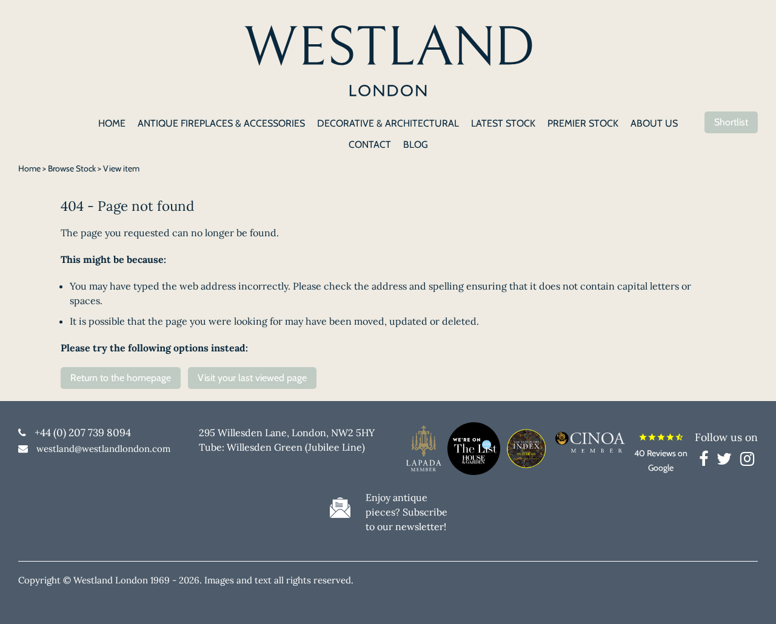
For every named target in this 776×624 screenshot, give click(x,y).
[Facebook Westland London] (706, 461)
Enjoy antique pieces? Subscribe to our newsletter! (406, 512)
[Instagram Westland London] (747, 461)
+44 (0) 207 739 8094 (83, 432)
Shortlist (731, 122)
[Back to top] (752, 600)
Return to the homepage (120, 377)
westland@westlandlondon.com (103, 448)
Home (29, 168)
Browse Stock (72, 168)
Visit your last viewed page (252, 377)
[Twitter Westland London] (727, 461)
